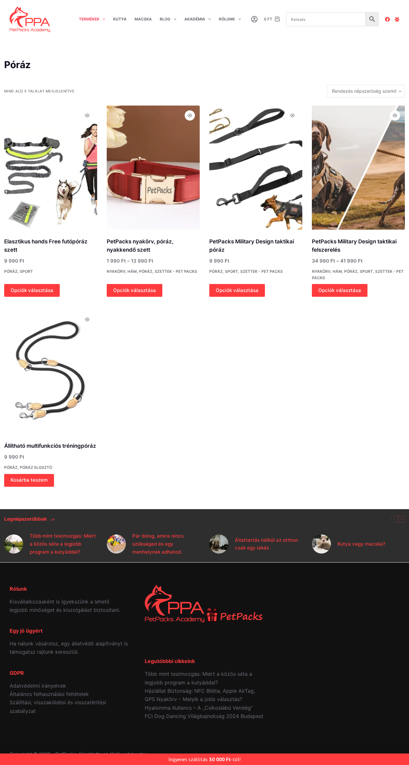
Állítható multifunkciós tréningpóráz (50, 446)
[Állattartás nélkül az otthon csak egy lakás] (218, 544)
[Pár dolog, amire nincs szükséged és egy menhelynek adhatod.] (116, 544)
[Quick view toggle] (87, 115)
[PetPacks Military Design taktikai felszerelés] (358, 168)
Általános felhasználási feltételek (49, 694)
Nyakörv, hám (122, 271)
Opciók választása (32, 290)
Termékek (89, 19)
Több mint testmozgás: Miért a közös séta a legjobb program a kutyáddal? (63, 544)
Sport (26, 271)
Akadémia (194, 19)
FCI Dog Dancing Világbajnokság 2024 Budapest (204, 716)
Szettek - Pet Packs (176, 271)
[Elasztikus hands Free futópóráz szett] (50, 168)
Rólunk (227, 19)
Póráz (11, 271)
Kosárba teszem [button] (29, 480)
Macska (143, 19)
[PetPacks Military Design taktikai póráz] (255, 168)
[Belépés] (254, 19)
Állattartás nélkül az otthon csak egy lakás (266, 544)
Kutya (120, 19)
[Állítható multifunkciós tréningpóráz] (50, 372)
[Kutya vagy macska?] (321, 544)
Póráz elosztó (36, 467)
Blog (165, 19)
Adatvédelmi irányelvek (38, 685)
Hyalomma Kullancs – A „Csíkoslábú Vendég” (199, 708)
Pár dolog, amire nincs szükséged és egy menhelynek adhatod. (158, 544)
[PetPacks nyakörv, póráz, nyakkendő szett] (153, 168)
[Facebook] (387, 19)
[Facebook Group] (397, 19)
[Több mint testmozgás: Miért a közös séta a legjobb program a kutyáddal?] (13, 544)
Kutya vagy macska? (361, 544)
